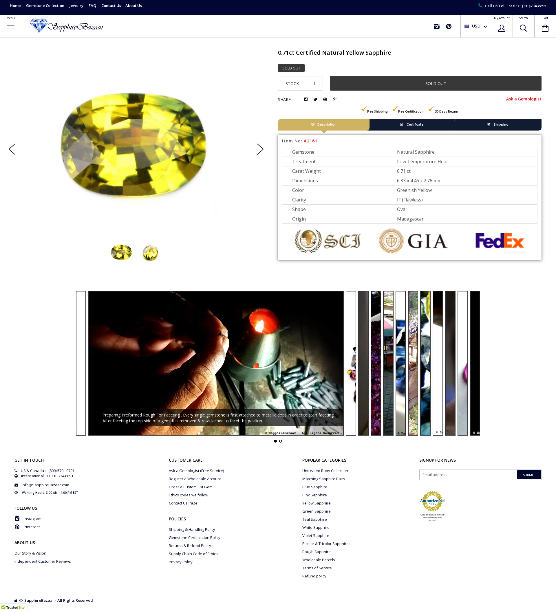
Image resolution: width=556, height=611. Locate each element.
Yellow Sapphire (316, 503)
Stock (292, 83)
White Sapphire (316, 527)
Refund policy (314, 576)
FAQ (92, 5)
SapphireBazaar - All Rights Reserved (59, 600)
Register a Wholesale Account (195, 478)
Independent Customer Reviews (42, 561)
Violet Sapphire (315, 535)
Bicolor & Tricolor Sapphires (326, 543)
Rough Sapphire (316, 551)
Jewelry (76, 5)
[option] (136, 144)
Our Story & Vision (30, 553)
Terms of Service (317, 567)
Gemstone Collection (45, 5)
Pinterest (32, 526)
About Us (133, 5)
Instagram (32, 518)
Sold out (435, 83)
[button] (555, 609)
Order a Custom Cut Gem (191, 486)
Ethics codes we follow (188, 495)
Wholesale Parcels (318, 559)
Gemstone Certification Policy (194, 537)
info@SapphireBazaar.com (45, 484)
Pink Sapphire (314, 495)
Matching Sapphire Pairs (323, 478)
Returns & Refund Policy (190, 545)
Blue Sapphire (314, 486)
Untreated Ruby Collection (325, 470)
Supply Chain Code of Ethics (193, 553)
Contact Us (111, 5)
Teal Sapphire (314, 519)
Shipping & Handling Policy (192, 529)
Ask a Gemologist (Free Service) (196, 470)
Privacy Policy (181, 561)
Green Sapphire (316, 511)
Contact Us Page (183, 503)
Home (15, 5)
